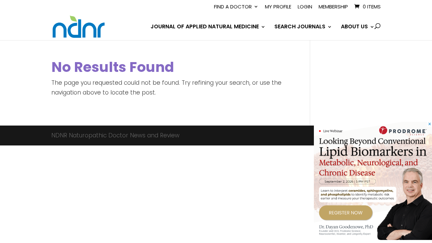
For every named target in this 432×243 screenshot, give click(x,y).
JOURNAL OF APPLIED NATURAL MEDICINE (205, 27)
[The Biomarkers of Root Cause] (373, 238)
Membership (333, 7)
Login (305, 7)
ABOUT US (354, 27)
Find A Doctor (233, 7)
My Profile (278, 7)
